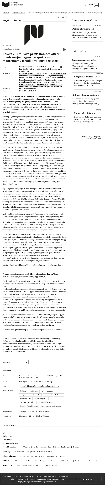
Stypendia (50, 456)
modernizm (33, 391)
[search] (85, 5)
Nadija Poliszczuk (40, 87)
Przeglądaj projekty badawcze (91, 137)
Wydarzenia (7, 436)
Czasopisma (30, 452)
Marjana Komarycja (41, 82)
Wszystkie (26, 447)
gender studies (25, 399)
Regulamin (78, 461)
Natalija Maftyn (42, 84)
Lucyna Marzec (25, 87)
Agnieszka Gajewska (53, 80)
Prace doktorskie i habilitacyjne (59, 447)
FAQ (62, 461)
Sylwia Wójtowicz (55, 87)
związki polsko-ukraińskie (30, 395)
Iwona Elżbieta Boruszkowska (31, 78)
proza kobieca (47, 391)
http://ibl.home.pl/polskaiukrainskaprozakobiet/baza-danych (37, 330)
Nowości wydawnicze (44, 452)
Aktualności (7, 440)
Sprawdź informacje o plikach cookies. (41, 482)
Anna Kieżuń (55, 82)
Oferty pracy (60, 456)
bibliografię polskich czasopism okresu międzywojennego (26, 289)
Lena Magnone (56, 84)
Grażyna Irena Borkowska (30, 73)
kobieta (23, 391)
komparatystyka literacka (51, 406)
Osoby (54, 465)
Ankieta (97, 461)
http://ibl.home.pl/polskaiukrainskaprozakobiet (40, 386)
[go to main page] (13, 5)
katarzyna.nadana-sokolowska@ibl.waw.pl (36, 382)
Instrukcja (88, 461)
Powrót (61, 18)
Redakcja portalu (32, 461)
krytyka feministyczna (29, 406)
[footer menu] (4, 433)
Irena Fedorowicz (26, 80)
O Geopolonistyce (27, 465)
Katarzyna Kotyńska (27, 84)
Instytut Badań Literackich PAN (31, 67)
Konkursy (76, 447)
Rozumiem (87, 479)
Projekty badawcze (18, 13)
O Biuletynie (19, 461)
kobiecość (59, 395)
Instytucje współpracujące (49, 461)
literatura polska (41, 399)
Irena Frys (39, 80)
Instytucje (46, 465)
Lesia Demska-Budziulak (55, 78)
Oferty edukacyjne (37, 456)
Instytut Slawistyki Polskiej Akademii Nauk (36, 69)
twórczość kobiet (45, 402)
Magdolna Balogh (55, 76)
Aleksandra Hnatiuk (38, 76)
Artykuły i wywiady (10, 443)
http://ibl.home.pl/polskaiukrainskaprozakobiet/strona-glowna (38, 265)
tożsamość (48, 395)
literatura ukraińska (27, 402)
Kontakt (69, 461)
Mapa (38, 465)
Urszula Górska (25, 82)
